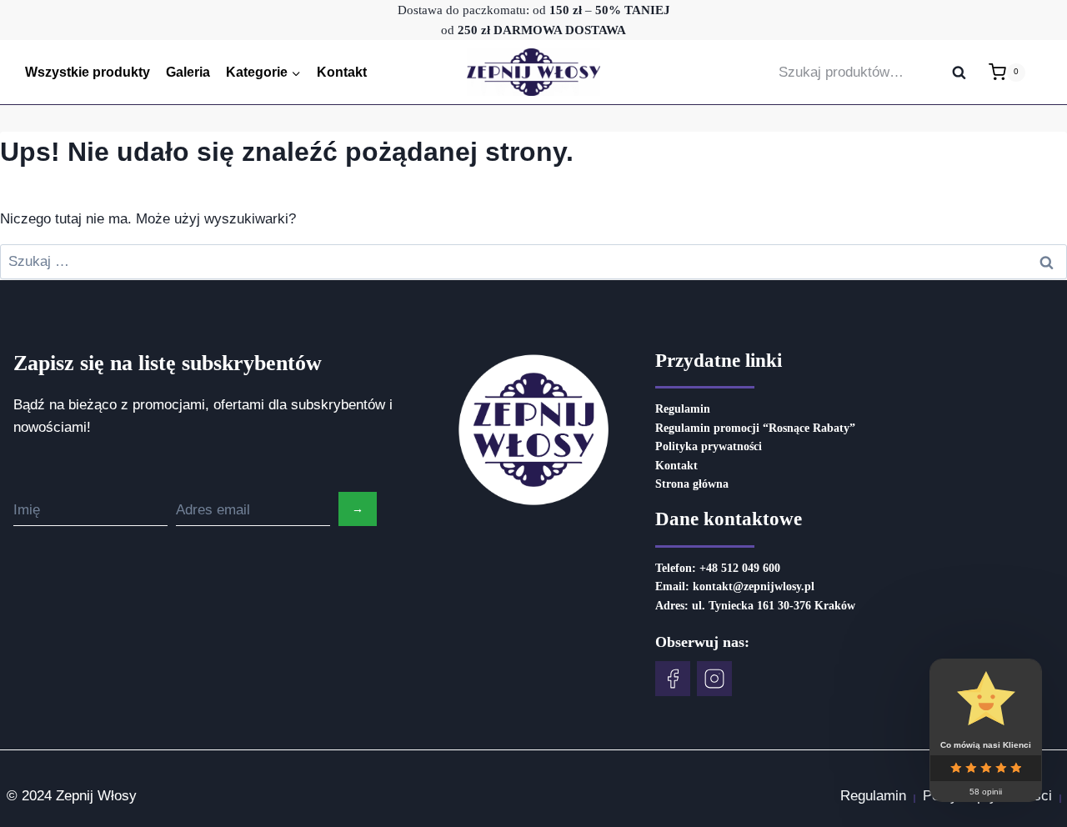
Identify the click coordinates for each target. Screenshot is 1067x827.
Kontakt (342, 72)
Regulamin (682, 409)
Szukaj (964, 73)
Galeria (188, 72)
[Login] (1042, 72)
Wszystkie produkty (87, 72)
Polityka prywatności (708, 446)
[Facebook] (672, 678)
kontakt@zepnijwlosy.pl (753, 586)
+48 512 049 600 (739, 568)
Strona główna (692, 484)
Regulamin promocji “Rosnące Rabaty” (755, 428)
